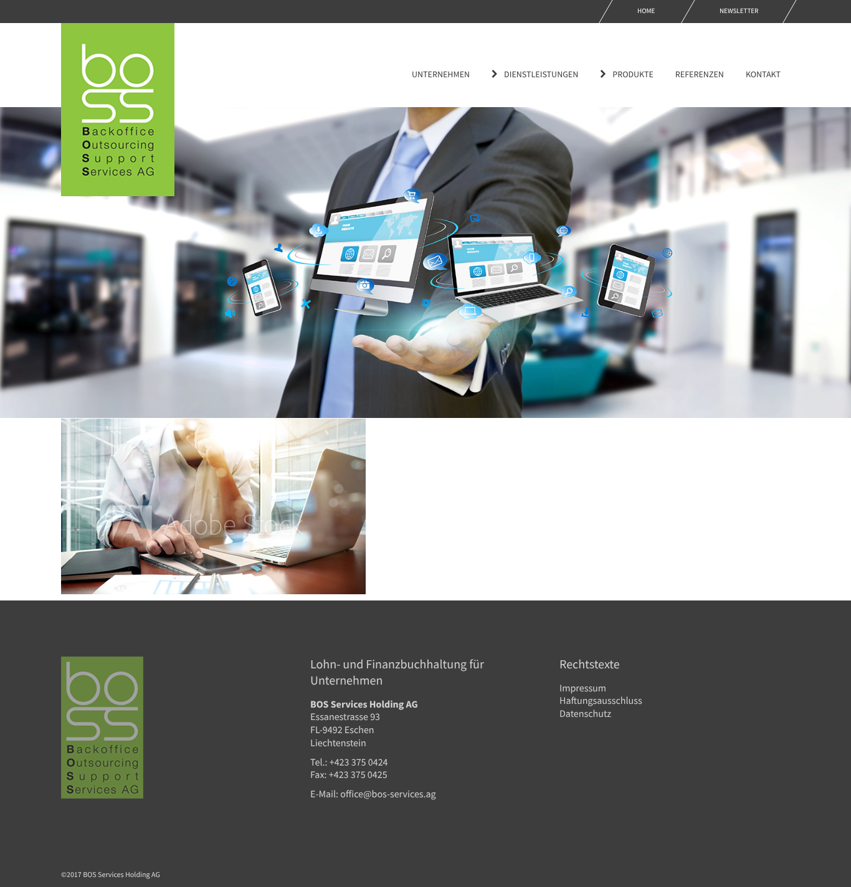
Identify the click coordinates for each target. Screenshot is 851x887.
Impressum (582, 688)
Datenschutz (585, 714)
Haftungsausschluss (600, 701)
